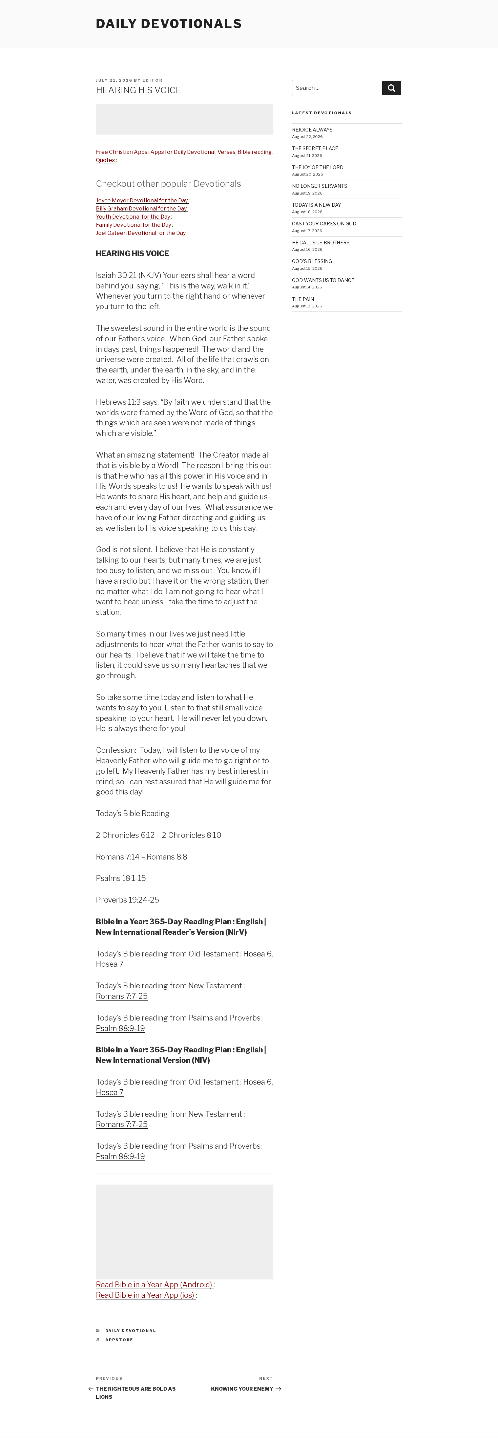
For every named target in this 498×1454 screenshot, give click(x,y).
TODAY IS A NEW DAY (316, 205)
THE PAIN (303, 299)
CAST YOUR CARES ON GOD (324, 223)
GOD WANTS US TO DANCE (323, 280)
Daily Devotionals (169, 23)
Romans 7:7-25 (122, 996)
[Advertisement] (184, 119)
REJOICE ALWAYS (312, 130)
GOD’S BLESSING (312, 261)
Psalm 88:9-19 (120, 1028)
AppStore (119, 1339)
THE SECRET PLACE (315, 148)
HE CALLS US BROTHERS (321, 242)
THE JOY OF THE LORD (318, 167)
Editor (152, 80)
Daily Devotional (131, 1330)
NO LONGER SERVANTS (319, 186)
